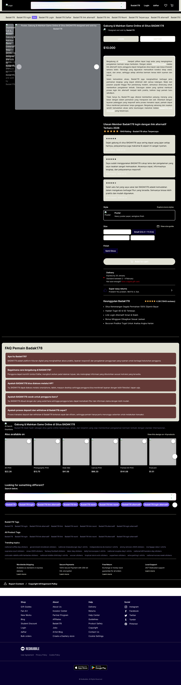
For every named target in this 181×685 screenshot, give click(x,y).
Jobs (55, 627)
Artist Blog (58, 632)
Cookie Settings (96, 636)
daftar (23, 632)
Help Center (94, 615)
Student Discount (29, 623)
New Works (26, 615)
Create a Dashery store (63, 636)
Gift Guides (26, 606)
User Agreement (27, 655)
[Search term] (122, 5)
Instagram (134, 606)
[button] (10, 28)
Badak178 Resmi (119, 17)
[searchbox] (90, 496)
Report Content (16, 584)
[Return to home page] (17, 5)
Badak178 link (103, 17)
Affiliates (57, 619)
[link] (11, 504)
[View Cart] (172, 5)
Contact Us (94, 632)
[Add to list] (29, 441)
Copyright (93, 627)
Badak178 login (26, 17)
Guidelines (93, 619)
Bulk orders (26, 636)
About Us (57, 606)
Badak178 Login (46, 17)
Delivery (92, 606)
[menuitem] (10, 17)
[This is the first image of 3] (19, 66)
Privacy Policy (41, 655)
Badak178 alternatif (160, 17)
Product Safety (96, 623)
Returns (92, 611)
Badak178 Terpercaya (139, 17)
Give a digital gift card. (131, 281)
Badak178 (10, 17)
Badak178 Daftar (63, 17)
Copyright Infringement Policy (42, 584)
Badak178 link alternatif (84, 17)
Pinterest (133, 624)
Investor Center (60, 611)
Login (23, 627)
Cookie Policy (54, 655)
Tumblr (132, 619)
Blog (23, 619)
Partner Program (60, 615)
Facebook (134, 611)
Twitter (132, 615)
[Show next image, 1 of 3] (96, 66)
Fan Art (24, 611)
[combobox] (78, 5)
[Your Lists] (166, 5)
